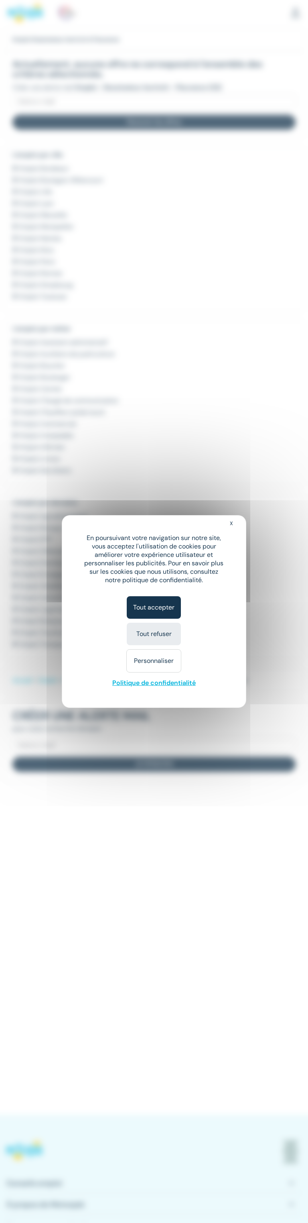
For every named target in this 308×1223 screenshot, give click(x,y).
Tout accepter (153, 607)
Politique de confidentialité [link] (154, 683)
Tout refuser (154, 634)
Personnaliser (154, 660)
